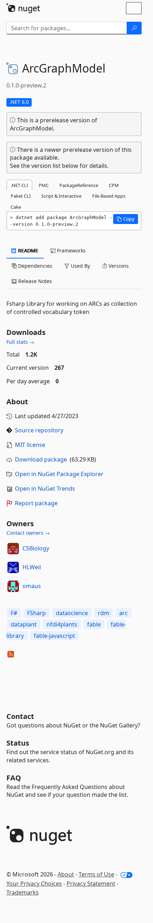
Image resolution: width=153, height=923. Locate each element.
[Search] (134, 28)
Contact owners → (28, 532)
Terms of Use (96, 874)
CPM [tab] (114, 185)
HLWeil (31, 567)
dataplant (24, 624)
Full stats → (20, 341)
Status (17, 743)
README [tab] (27, 250)
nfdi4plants (62, 624)
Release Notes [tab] (34, 281)
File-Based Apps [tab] (108, 196)
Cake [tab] (16, 207)
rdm (103, 613)
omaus (31, 586)
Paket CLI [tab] (21, 196)
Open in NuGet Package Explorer (59, 474)
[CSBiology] (13, 548)
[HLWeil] (13, 567)
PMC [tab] (44, 185)
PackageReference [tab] (78, 185)
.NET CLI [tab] (19, 185)
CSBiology (35, 548)
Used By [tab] (79, 265)
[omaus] (13, 586)
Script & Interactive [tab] (61, 196)
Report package (36, 503)
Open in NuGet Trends (45, 488)
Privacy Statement (91, 883)
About (66, 874)
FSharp (36, 613)
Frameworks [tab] (71, 250)
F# (14, 613)
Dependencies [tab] (34, 265)
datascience (72, 613)
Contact (20, 716)
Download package (41, 459)
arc (123, 613)
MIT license (30, 445)
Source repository (39, 430)
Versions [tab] (118, 265)
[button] (125, 219)
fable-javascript (54, 636)
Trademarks (22, 892)
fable (94, 624)
